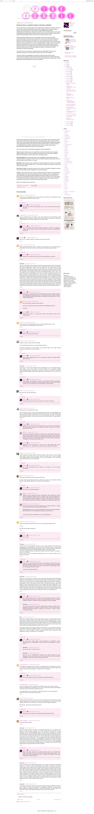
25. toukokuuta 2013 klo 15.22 (33, 504)
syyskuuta (68, 73)
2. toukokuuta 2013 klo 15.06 (34, 254)
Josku (21, 390)
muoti (66, 174)
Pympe (21, 195)
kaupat (66, 153)
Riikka (24, 432)
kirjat (66, 156)
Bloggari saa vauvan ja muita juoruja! (69, 53)
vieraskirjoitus (67, 194)
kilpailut (66, 155)
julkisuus (66, 150)
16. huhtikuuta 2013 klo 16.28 (32, 215)
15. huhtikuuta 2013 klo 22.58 (29, 195)
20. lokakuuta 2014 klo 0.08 (30, 784)
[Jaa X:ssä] (33, 185)
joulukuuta (68, 67)
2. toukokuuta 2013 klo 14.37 (30, 263)
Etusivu (38, 799)
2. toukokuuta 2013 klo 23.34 (30, 453)
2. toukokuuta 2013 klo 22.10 (34, 399)
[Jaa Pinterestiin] (36, 185)
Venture (21, 322)
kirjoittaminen (67, 158)
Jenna (21, 408)
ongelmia (66, 176)
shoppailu (67, 179)
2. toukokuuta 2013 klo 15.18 (34, 331)
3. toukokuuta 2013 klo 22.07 (33, 647)
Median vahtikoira (23, 720)
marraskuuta (68, 69)
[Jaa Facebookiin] (35, 185)
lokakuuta (68, 71)
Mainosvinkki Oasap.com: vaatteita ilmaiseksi (71, 105)
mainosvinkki (67, 171)
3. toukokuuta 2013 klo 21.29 (34, 639)
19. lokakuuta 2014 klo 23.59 (30, 762)
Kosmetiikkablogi (23, 684)
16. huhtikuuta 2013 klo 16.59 (35, 226)
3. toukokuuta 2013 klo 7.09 (31, 432)
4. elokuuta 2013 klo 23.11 (33, 684)
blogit (66, 140)
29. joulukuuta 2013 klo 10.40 (35, 750)
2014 (66, 64)
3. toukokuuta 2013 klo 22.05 (33, 604)
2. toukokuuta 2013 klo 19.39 (34, 355)
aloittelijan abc (68, 130)
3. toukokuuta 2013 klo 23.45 (34, 664)
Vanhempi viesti (57, 799)
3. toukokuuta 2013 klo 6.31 (34, 465)
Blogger (55, 810)
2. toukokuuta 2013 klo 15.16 (34, 292)
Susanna (25, 204)
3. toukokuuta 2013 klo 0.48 (28, 475)
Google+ (66, 146)
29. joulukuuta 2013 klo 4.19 (30, 728)
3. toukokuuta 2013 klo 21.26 (28, 617)
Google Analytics (68, 144)
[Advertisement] (69, 251)
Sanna (21, 698)
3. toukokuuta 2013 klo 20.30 (30, 576)
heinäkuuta (68, 76)
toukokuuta (68, 79)
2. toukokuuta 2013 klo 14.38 (29, 322)
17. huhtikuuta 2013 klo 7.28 (31, 237)
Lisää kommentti (20, 794)
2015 (66, 62)
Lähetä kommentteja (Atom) (24, 801)
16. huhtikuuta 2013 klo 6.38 (34, 204)
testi (65, 182)
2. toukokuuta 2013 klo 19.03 (34, 312)
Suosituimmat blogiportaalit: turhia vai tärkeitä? (71, 87)
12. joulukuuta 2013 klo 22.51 (34, 720)
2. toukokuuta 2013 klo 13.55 (29, 244)
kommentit (67, 159)
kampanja (67, 152)
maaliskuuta (68, 121)
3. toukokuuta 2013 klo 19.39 (30, 544)
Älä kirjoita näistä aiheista (71, 113)
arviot (66, 132)
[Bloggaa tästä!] (32, 185)
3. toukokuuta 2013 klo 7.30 (29, 521)
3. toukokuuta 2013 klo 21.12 (34, 596)
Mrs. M (21, 244)
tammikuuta (68, 125)
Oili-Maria (25, 504)
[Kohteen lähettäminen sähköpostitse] (31, 185)
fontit (66, 143)
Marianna (22, 453)
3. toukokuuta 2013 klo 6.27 (34, 424)
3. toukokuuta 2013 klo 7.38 (34, 535)
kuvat (66, 164)
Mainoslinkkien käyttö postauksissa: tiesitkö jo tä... (71, 91)
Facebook (67, 141)
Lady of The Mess (23, 664)
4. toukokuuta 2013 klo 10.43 (34, 675)
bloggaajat (67, 135)
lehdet (66, 167)
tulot (66, 185)
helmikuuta (68, 123)
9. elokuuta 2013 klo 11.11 (28, 698)
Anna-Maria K (23, 215)
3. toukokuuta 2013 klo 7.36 (34, 442)
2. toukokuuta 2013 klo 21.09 (30, 365)
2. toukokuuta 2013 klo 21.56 (28, 390)
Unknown (22, 521)
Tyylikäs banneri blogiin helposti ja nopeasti (73, 47)
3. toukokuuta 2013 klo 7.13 (31, 493)
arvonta (66, 133)
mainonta (23, 187)
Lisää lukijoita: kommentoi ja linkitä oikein (71, 112)
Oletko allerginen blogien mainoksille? (71, 116)
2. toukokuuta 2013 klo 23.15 (28, 408)
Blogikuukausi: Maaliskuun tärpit (70, 119)
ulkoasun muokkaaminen (70, 191)
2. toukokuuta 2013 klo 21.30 (34, 379)
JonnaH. (21, 340)
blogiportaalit (67, 138)
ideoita (66, 149)
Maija (21, 475)
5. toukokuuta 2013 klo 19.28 (33, 653)
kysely (66, 165)
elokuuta (68, 74)
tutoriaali (66, 187)
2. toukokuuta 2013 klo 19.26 (29, 340)
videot (66, 193)
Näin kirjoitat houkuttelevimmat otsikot (70, 94)
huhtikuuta (68, 81)
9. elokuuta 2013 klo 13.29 (34, 711)
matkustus (67, 173)
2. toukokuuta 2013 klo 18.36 (32, 301)
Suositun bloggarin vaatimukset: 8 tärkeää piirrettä (71, 108)
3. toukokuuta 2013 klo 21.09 (34, 561)
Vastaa (21, 200)
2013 (66, 66)
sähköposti (67, 181)
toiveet (66, 184)
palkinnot (66, 177)
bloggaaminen (68, 137)
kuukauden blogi (68, 161)
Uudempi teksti (20, 799)
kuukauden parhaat (69, 162)
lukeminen (67, 168)
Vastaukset (23, 202)
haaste (66, 147)
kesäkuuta (68, 78)
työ (65, 190)
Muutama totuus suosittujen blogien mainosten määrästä (70, 56)
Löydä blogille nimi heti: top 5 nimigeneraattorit (73, 41)
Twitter (66, 188)
